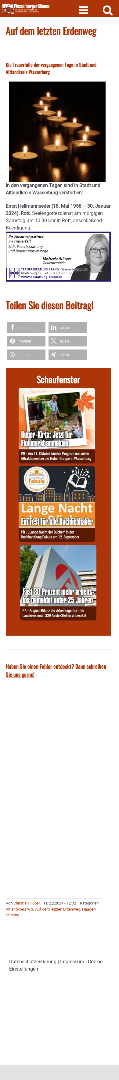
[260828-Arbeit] (58, 548)
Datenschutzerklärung (32, 962)
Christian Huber (26, 903)
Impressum (72, 962)
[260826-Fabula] (57, 470)
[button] (26, 327)
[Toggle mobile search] (108, 10)
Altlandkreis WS (19, 909)
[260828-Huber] (57, 391)
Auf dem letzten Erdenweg (57, 909)
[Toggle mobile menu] (84, 10)
